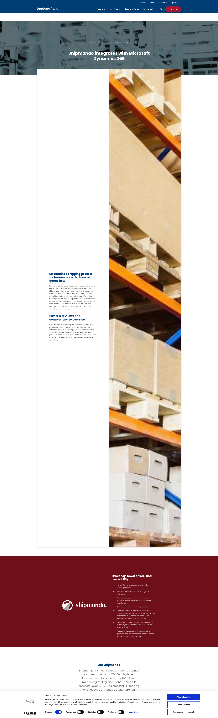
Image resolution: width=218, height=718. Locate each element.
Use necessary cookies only (184, 712)
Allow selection (184, 704)
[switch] (80, 712)
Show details (134, 712)
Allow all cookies (183, 697)
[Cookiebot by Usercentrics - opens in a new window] (30, 713)
